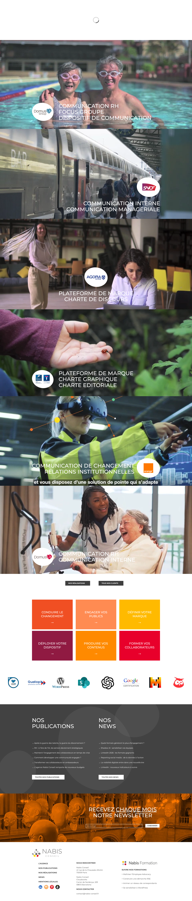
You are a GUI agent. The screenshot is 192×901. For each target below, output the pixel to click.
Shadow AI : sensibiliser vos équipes (117, 748)
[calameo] (58, 886)
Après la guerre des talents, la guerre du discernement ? (59, 743)
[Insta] (46, 886)
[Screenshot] (40, 886)
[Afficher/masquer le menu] (157, 5)
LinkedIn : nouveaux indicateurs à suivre (119, 767)
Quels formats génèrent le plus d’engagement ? (122, 743)
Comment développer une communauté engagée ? (57, 758)
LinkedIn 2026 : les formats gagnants (117, 753)
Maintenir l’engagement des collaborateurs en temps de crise (62, 753)
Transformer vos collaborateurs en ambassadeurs (56, 762)
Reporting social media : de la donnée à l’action (122, 758)
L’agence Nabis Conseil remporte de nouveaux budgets (59, 767)
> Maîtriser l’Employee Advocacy (136, 874)
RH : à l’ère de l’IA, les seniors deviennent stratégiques (58, 748)
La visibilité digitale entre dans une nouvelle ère (122, 762)
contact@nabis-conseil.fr (87, 894)
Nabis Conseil (82, 867)
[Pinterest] (52, 886)
